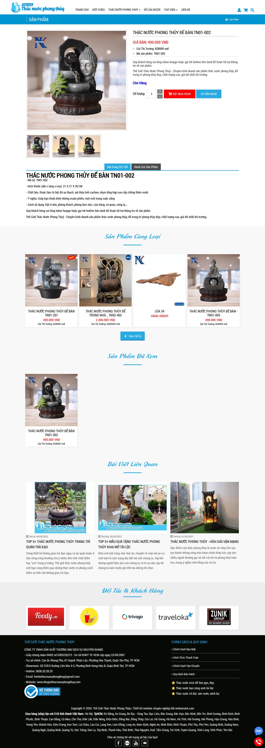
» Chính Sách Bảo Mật (183, 649)
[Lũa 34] (159, 280)
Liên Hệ (185, 9)
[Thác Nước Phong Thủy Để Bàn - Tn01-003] (213, 280)
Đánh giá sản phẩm (146, 167)
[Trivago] (132, 617)
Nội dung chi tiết (117, 167)
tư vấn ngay (209, 94)
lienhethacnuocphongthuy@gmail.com (57, 676)
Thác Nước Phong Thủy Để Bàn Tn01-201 (51, 313)
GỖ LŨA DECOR (152, 9)
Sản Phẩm (234, 19)
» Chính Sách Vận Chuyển (185, 666)
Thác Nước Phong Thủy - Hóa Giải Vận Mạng (204, 541)
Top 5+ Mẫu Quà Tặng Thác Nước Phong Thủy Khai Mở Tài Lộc (129, 544)
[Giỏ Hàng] (246, 10)
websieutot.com (184, 708)
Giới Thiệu (98, 9)
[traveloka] (176, 617)
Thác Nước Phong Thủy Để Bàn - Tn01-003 (213, 313)
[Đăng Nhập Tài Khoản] (239, 10)
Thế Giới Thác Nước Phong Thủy (112, 708)
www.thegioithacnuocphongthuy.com (59, 682)
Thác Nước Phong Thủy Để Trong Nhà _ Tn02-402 (105, 313)
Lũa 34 (159, 311)
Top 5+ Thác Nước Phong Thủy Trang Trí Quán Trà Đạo (58, 544)
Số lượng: (139, 93)
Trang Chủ (82, 9)
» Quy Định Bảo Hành (183, 674)
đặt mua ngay (181, 94)
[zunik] (219, 617)
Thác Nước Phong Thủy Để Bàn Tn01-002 (51, 433)
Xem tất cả (134, 336)
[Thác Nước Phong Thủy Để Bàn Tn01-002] (51, 400)
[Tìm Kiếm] (252, 10)
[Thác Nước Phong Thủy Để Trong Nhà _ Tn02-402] (105, 280)
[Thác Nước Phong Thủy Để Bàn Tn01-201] (51, 280)
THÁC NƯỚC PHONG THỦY (123, 9)
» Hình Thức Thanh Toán (184, 657)
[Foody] (46, 617)
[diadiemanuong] (89, 617)
